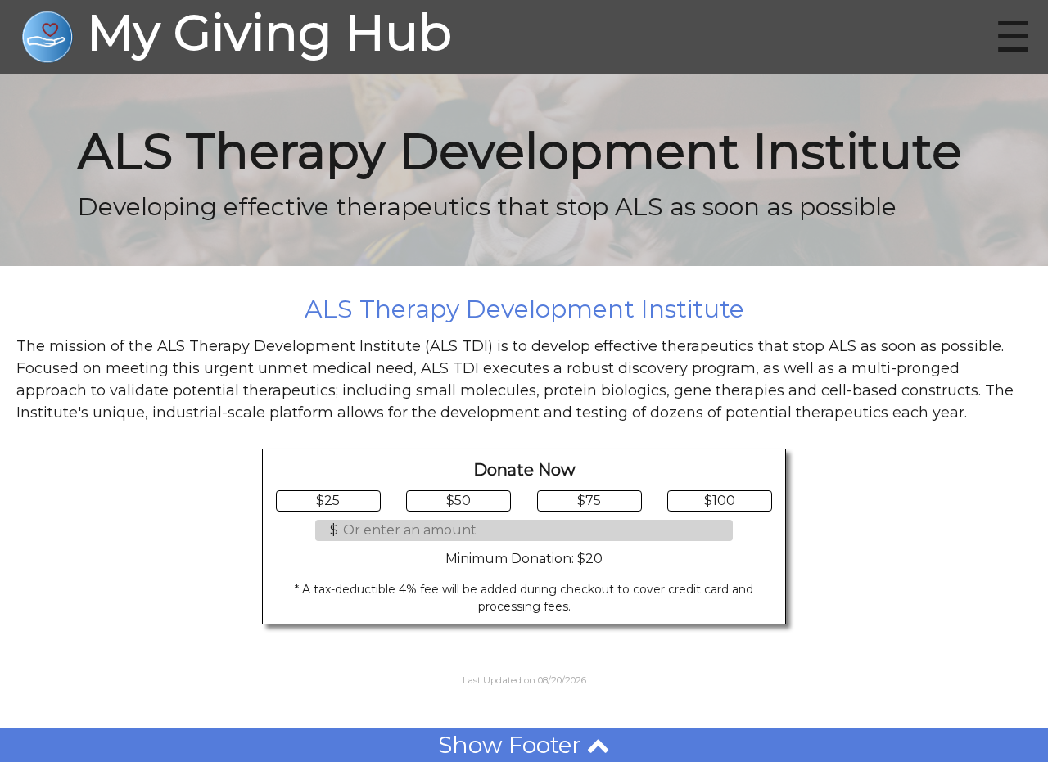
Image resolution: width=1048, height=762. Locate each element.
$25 (328, 500)
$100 (719, 500)
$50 (458, 500)
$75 (589, 500)
